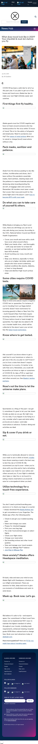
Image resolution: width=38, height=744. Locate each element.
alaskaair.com (7, 637)
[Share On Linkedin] (6, 83)
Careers (6, 666)
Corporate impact (8, 664)
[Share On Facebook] (2, 83)
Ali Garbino (7, 76)
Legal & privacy (8, 671)
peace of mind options (18, 136)
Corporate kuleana (23, 664)
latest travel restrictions (17, 330)
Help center (7, 669)
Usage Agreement (12, 720)
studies (31, 458)
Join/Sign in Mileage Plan (14, 550)
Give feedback (7, 674)
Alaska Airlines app (26, 510)
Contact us (7, 661)
